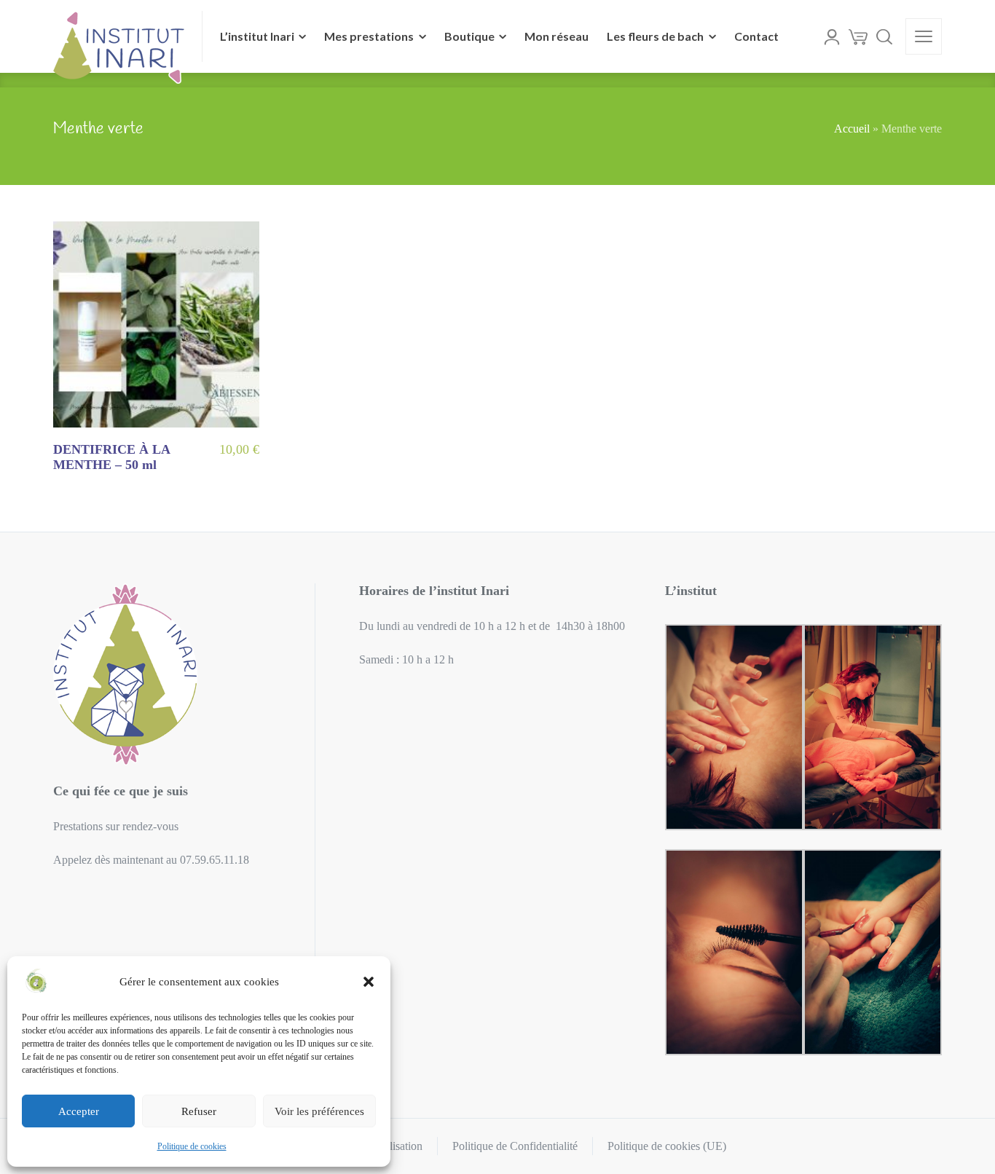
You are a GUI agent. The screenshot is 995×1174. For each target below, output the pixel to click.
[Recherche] (884, 36)
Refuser (198, 1111)
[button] (368, 981)
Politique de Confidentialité (515, 1146)
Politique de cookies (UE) (666, 1146)
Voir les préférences (319, 1111)
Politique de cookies (192, 1146)
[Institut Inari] (118, 36)
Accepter (78, 1111)
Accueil (852, 128)
